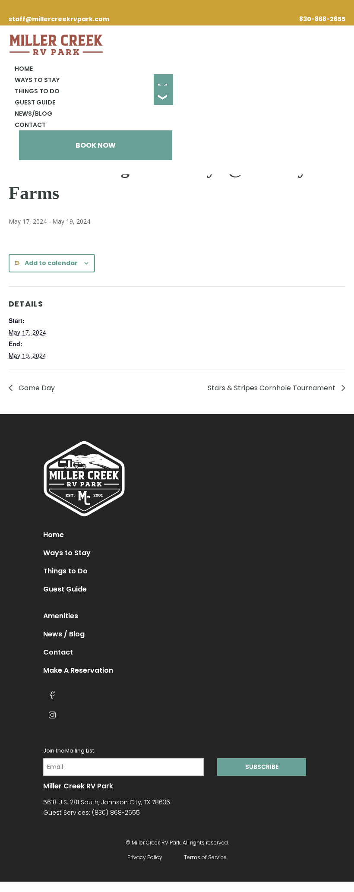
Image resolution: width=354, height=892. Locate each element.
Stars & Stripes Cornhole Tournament (272, 388)
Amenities (60, 616)
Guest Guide (35, 102)
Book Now (96, 145)
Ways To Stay (37, 80)
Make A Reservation (78, 670)
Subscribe (261, 766)
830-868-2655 (322, 19)
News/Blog (33, 113)
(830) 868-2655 (116, 812)
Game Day (36, 388)
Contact (30, 124)
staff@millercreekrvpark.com (59, 19)
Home (24, 68)
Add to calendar (51, 263)
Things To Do (37, 91)
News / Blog (64, 634)
